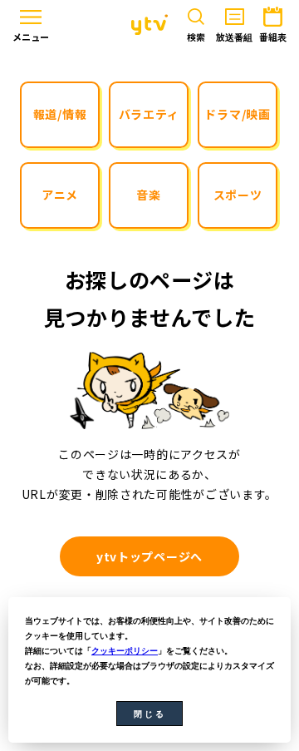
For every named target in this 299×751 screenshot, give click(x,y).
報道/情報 (60, 114)
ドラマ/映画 (237, 114)
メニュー (30, 37)
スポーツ (237, 194)
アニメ (60, 194)
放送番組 (234, 37)
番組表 (273, 37)
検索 (196, 37)
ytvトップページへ (149, 556)
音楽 (148, 194)
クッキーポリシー (124, 650)
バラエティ (149, 114)
